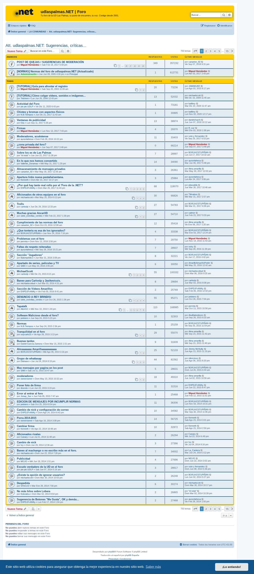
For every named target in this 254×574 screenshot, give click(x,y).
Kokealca (25, 494)
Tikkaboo (193, 194)
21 (131, 66)
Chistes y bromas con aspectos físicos (40, 111)
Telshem (25, 98)
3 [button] (210, 51)
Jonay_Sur (26, 396)
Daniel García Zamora (31, 344)
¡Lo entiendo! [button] (231, 566)
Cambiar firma (25, 426)
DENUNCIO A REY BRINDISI (34, 296)
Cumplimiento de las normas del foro (40, 222)
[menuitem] (32, 25)
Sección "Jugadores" (30, 255)
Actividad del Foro (28, 103)
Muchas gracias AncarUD (32, 213)
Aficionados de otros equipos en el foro (41, 194)
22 (135, 66)
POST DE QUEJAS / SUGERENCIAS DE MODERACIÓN (50, 62)
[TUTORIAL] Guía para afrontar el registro (42, 86)
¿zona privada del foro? (31, 144)
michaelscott (195, 95)
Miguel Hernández (30, 65)
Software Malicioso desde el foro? (38, 315)
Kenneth (25, 180)
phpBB (111, 552)
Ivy (22, 445)
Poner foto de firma (29, 385)
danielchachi (194, 120)
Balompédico (27, 258)
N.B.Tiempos (27, 114)
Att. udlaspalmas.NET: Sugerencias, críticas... (46, 45)
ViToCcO (25, 486)
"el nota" (25, 155)
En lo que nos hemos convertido (37, 160)
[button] (195, 51)
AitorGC (24, 309)
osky (191, 246)
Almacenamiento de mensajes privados (41, 168)
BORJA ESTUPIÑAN (199, 152)
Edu (22, 123)
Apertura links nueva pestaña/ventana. (40, 177)
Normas (21, 323)
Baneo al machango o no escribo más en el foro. (47, 450)
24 (143, 66)
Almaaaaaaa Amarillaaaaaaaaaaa (37, 349)
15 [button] (227, 51)
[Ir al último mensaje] (202, 62)
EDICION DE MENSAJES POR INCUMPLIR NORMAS (49, 401)
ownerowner (27, 379)
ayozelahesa (27, 139)
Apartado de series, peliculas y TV (38, 263)
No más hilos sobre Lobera (33, 491)
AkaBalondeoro (196, 315)
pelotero (192, 296)
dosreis (24, 388)
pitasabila (193, 185)
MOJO (24, 461)
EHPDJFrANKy (28, 188)
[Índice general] (24, 13)
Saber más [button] (153, 566)
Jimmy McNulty (196, 349)
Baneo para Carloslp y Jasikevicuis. (39, 280)
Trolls (20, 203)
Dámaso (25, 361)
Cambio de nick (26, 442)
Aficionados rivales (28, 434)
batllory (192, 103)
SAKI (23, 266)
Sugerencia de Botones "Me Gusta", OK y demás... (48, 499)
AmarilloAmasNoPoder (199, 263)
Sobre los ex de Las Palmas (34, 152)
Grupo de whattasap (29, 358)
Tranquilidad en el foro (31, 331)
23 (139, 66)
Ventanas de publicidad (31, 120)
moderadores (25, 376)
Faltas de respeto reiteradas (34, 246)
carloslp (24, 206)
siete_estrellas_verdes (31, 216)
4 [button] (215, 51)
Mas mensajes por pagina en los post (40, 367)
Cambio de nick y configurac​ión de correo (43, 409)
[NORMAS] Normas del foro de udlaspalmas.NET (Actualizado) (55, 71)
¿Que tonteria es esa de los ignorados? (41, 230)
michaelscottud (196, 271)
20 (126, 66)
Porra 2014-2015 (26, 417)
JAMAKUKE (194, 86)
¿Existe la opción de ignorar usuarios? (41, 474)
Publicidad (23, 458)
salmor (192, 213)
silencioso (193, 358)
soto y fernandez (197, 136)
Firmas (21, 128)
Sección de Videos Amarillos (35, 288)
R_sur (191, 128)
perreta (24, 241)
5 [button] (219, 51)
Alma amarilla (195, 168)
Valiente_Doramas (29, 163)
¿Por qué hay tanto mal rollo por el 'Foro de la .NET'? (50, 185)
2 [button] (206, 51)
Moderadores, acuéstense (32, 136)
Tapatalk (22, 306)
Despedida (23, 483)
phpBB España (132, 555)
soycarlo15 (26, 334)
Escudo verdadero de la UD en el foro (40, 466)
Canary (24, 437)
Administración (29, 74)
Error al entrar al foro (30, 393)
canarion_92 (194, 62)
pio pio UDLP (27, 106)
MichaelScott (25, 271)
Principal (73, 74)
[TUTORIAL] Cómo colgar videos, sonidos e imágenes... (51, 95)
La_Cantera (194, 450)
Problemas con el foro (30, 238)
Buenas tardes (25, 341)
